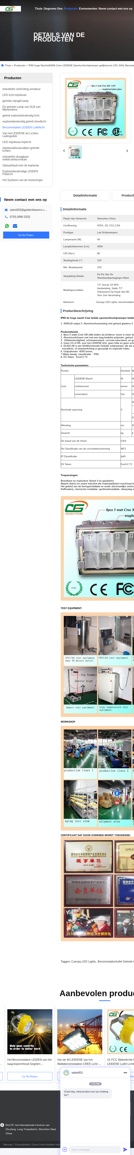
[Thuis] (10, 8)
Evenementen (88, 8)
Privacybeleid (22, 1144)
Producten (71, 8)
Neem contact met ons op (115, 8)
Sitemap (7, 1144)
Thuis (38, 8)
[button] (23, 1040)
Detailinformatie (85, 195)
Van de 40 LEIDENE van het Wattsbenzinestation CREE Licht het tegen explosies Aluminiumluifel (79, 1062)
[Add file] (64, 1149)
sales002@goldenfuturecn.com (29, 209)
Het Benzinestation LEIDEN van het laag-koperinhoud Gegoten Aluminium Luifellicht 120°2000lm (29, 1062)
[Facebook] (117, 793)
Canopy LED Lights (83, 961)
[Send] (125, 1149)
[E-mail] (15, 226)
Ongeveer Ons (53, 8)
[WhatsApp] (7, 226)
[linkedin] (117, 802)
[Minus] (125, 1073)
